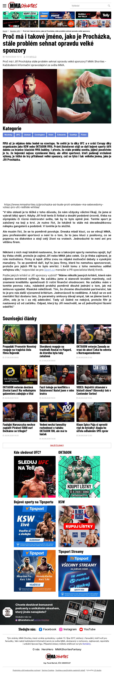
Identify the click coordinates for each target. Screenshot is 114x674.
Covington (40, 135)
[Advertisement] (57, 181)
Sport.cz (49, 270)
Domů (5, 31)
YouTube (90, 629)
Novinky (13, 31)
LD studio (97, 670)
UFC (18, 31)
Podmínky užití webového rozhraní (26, 670)
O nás (36, 649)
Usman (27, 135)
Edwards (61, 135)
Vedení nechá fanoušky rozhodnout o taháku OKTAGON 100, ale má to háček (53, 429)
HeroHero (47, 649)
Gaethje (73, 135)
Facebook (49, 629)
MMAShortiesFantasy (68, 649)
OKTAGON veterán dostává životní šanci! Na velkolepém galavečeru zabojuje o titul (19, 391)
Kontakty (87, 644)
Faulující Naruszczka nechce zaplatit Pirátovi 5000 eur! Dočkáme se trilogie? (19, 428)
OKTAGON (51, 341)
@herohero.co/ (33, 620)
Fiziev (83, 135)
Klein (51, 135)
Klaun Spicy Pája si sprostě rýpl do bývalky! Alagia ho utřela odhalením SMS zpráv (92, 428)
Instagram (70, 629)
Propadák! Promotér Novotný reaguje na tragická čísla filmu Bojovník (19, 350)
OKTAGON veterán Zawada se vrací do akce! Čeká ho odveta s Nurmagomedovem (93, 350)
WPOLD (32, 57)
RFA (13, 419)
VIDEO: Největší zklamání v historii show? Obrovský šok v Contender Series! (93, 391)
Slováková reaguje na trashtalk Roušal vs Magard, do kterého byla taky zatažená (56, 351)
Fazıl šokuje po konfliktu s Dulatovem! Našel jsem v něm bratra (57, 391)
